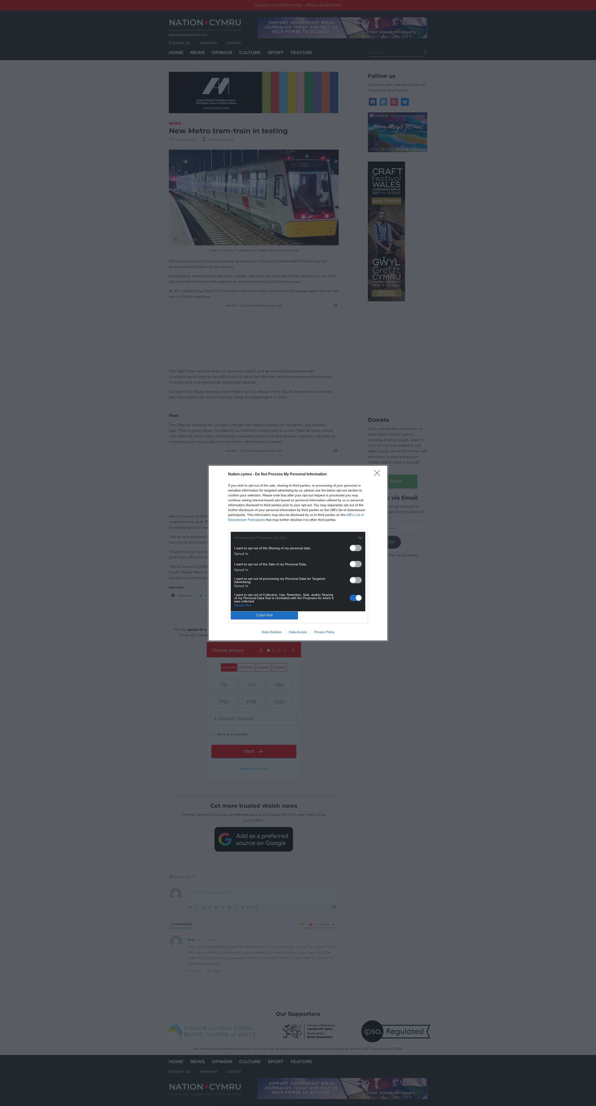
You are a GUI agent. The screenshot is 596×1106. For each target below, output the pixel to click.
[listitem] (298, 537)
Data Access (298, 632)
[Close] (378, 474)
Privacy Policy (324, 632)
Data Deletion (272, 632)
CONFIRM (264, 615)
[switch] (356, 548)
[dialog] (298, 553)
